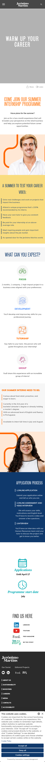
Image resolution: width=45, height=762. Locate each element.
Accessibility (8, 707)
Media (5, 698)
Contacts (7, 703)
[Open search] (41, 4)
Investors (7, 689)
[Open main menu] (3, 4)
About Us (7, 680)
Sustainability (9, 685)
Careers (6, 694)
